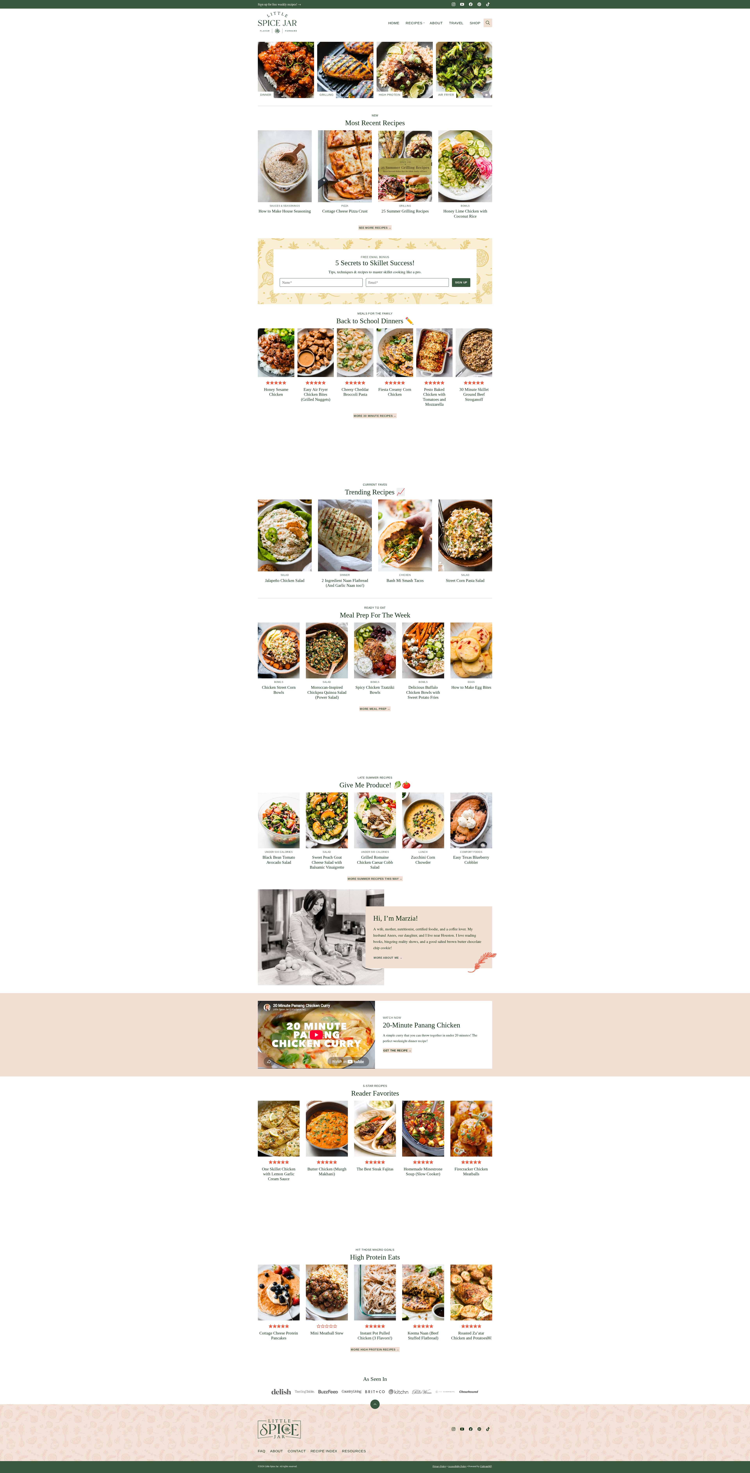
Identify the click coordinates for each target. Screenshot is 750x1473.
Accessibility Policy (457, 1466)
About (436, 23)
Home (394, 23)
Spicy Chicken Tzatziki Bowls (374, 690)
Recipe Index (324, 1451)
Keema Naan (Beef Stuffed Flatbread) (423, 1335)
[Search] (488, 23)
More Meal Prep (373, 708)
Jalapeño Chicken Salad (284, 580)
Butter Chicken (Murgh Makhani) (326, 1171)
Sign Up (461, 282)
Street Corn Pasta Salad (465, 580)
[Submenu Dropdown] (424, 23)
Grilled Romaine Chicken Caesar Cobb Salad (375, 862)
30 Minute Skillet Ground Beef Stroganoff (474, 394)
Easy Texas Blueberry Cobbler (471, 860)
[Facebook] (470, 4)
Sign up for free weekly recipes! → (279, 4)
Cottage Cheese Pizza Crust (345, 211)
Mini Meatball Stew (326, 1333)
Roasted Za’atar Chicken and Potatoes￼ (471, 1335)
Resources (354, 1451)
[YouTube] (462, 4)
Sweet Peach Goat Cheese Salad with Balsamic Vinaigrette (327, 862)
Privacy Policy (439, 1466)
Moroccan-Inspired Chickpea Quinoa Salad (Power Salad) (326, 692)
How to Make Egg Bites (471, 687)
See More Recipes (373, 227)
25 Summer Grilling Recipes (405, 211)
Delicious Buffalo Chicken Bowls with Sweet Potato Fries (423, 692)
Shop (475, 23)
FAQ (261, 1451)
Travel (456, 23)
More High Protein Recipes (373, 1349)
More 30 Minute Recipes (373, 415)
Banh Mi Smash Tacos (405, 580)
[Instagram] (453, 4)
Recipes (414, 23)
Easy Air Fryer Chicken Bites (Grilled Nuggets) (315, 394)
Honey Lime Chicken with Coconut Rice (465, 213)
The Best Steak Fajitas (375, 1169)
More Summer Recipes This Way (373, 878)
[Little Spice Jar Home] (277, 23)
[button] (268, 382)
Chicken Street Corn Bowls (279, 690)
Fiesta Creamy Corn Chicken (394, 392)
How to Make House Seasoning (285, 211)
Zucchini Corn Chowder (423, 860)
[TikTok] (488, 4)
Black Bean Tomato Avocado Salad (278, 860)
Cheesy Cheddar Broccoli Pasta (355, 392)
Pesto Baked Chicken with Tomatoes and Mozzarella (434, 397)
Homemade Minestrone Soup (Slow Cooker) (423, 1171)
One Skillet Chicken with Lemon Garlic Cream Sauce (279, 1174)
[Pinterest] (479, 4)
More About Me (386, 957)
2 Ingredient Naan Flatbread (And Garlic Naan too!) (345, 583)
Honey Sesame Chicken (276, 392)
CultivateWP (486, 1466)
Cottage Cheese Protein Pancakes (278, 1335)
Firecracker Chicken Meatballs (471, 1171)
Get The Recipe (395, 1050)
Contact (297, 1451)
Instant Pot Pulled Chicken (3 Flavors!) (375, 1335)
